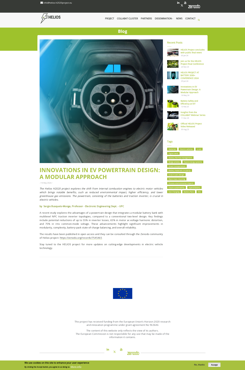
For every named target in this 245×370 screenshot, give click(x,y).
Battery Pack (189, 192)
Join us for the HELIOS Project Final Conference (192, 62)
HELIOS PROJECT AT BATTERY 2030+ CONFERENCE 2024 (190, 75)
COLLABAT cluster (127, 18)
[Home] (57, 19)
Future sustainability (176, 187)
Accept (214, 364)
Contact (190, 18)
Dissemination (163, 18)
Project (109, 18)
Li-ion (199, 149)
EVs (199, 192)
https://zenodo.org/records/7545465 (81, 237)
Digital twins (173, 153)
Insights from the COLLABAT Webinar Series (193, 113)
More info (76, 366)
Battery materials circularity (180, 170)
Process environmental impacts (181, 183)
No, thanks (199, 365)
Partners (146, 18)
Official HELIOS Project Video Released (191, 125)
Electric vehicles (186, 149)
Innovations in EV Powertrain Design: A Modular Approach (190, 89)
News (179, 18)
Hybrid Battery (194, 187)
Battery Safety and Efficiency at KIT (189, 102)
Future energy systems (193, 162)
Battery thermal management (180, 158)
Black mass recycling (177, 179)
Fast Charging (174, 192)
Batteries (172, 149)
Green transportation (177, 166)
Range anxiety (174, 162)
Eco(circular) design (176, 175)
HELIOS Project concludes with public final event (193, 51)
